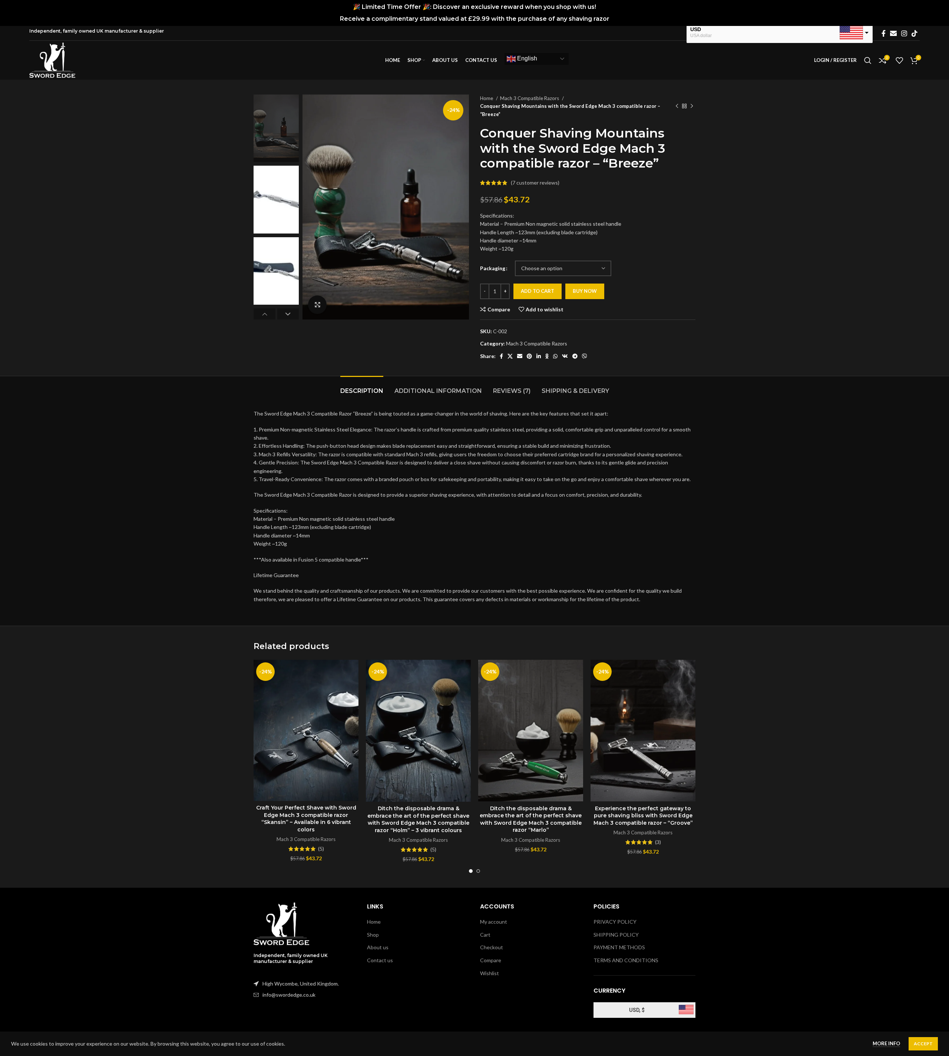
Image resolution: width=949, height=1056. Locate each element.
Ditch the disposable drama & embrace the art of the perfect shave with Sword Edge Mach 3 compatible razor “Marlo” (531, 819)
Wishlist (489, 973)
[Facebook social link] (883, 33)
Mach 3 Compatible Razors (530, 98)
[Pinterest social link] (529, 356)
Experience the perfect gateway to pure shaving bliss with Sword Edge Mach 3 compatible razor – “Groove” (643, 815)
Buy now (585, 291)
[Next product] (691, 106)
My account (493, 921)
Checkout (491, 947)
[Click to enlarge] (317, 304)
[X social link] (510, 356)
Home (487, 98)
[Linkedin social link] (538, 356)
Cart (485, 934)
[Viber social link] (584, 356)
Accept (923, 1043)
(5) (321, 848)
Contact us (380, 960)
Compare (490, 960)
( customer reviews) (535, 182)
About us (377, 947)
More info (886, 1043)
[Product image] (306, 730)
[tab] (361, 387)
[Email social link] (893, 33)
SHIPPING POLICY (616, 934)
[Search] (867, 60)
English (526, 58)
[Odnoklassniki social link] (547, 356)
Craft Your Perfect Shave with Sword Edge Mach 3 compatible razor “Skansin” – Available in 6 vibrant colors (306, 818)
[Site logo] (52, 59)
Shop (373, 934)
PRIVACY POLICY (614, 921)
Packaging (492, 268)
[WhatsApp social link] (555, 356)
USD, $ (637, 1010)
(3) (658, 842)
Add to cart (537, 291)
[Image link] (281, 923)
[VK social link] (565, 356)
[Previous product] (677, 106)
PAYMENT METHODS (619, 947)
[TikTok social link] (914, 33)
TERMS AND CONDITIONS (625, 960)
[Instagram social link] (904, 33)
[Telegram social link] (575, 356)
